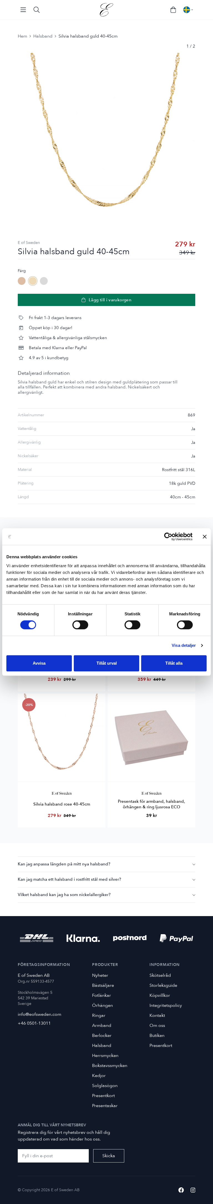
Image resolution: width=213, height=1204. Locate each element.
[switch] (80, 624)
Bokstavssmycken (109, 1066)
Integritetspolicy (165, 1005)
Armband (101, 1025)
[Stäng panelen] (205, 537)
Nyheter (100, 975)
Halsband (42, 36)
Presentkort (103, 1096)
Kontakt (157, 1015)
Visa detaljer (184, 645)
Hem (22, 36)
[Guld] (33, 281)
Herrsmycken (105, 1056)
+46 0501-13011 (34, 1023)
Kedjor (99, 1076)
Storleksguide (163, 985)
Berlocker (101, 1035)
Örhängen (102, 1005)
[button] (106, 864)
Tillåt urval (107, 663)
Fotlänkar (101, 995)
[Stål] (44, 281)
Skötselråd (160, 975)
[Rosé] (22, 281)
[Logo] (106, 9)
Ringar (98, 1015)
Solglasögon (105, 1086)
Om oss (157, 1025)
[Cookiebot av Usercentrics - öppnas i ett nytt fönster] (168, 536)
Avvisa (39, 663)
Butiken (156, 1035)
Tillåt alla (173, 663)
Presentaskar (105, 1106)
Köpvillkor (159, 995)
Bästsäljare (103, 985)
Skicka (108, 1156)
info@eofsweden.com (39, 1014)
